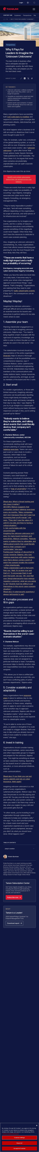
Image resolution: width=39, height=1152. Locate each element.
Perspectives (27, 15)
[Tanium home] (11, 8)
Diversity (7, 356)
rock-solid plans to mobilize (18, 117)
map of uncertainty (18, 489)
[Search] (34, 2)
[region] (19, 1137)
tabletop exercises (11, 449)
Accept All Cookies (19, 1148)
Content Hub (7, 15)
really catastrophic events (24, 291)
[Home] (4, 19)
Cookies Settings (19, 1137)
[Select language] (28, 2)
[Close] (37, 1125)
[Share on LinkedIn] (24, 78)
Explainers (17, 15)
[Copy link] (21, 78)
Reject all (19, 1143)
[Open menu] (34, 9)
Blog (8, 19)
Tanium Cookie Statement (10, 1134)
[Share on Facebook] (32, 78)
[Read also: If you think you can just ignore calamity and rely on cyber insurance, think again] (17, 779)
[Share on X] (28, 78)
